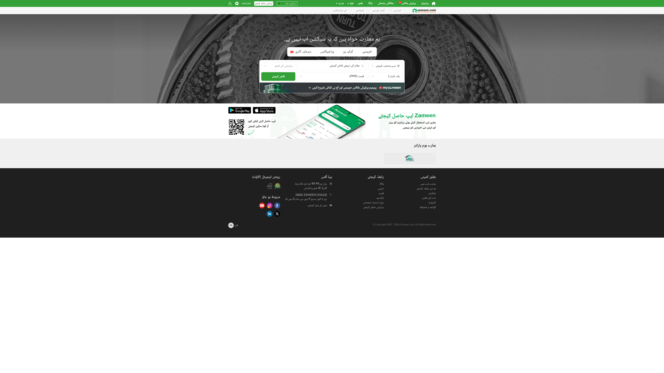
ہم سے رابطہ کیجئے (426, 188)
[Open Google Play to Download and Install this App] (239, 113)
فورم (381, 193)
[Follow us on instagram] (269, 208)
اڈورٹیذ (432, 202)
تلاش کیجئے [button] (278, 76)
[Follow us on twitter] (276, 217)
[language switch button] (246, 3)
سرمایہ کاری (301, 52)
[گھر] (433, 3)
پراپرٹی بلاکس (407, 3)
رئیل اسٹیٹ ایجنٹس (373, 202)
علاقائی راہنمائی (386, 3)
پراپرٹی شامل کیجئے (373, 207)
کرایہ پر (348, 52)
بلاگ (370, 3)
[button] (386, 66)
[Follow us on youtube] (261, 208)
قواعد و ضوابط (428, 207)
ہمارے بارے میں (428, 184)
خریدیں (367, 52)
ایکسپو (380, 198)
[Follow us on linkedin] (269, 217)
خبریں (381, 188)
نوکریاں (432, 193)
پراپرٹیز (425, 3)
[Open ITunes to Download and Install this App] (263, 113)
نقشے (360, 3)
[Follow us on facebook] (276, 208)
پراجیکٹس (327, 52)
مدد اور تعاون (429, 198)
